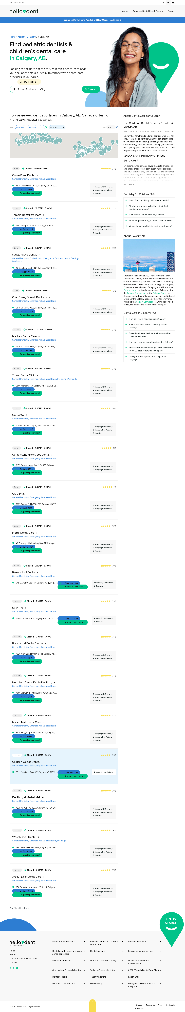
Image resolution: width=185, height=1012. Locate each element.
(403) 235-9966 (26, 350)
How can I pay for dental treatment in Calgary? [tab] (151, 342)
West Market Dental (24, 837)
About (125, 11)
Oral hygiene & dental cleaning (66, 970)
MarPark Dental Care (24, 336)
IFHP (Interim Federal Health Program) (141, 985)
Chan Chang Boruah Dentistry (29, 297)
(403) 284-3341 (26, 658)
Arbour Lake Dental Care (26, 876)
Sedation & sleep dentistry (102, 970)
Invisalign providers (61, 960)
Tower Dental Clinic (23, 375)
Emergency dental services (140, 951)
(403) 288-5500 (26, 736)
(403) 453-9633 (26, 508)
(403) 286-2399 (26, 812)
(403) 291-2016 (26, 311)
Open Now (20, 127)
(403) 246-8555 (26, 851)
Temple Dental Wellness (26, 214)
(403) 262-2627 (26, 547)
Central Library (130, 290)
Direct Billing (96, 983)
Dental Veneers (59, 976)
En (168, 2)
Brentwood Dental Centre (27, 643)
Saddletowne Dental (24, 254)
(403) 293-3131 (26, 189)
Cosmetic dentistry (137, 941)
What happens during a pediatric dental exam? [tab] (151, 220)
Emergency (32, 127)
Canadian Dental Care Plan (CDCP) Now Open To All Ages (91, 20)
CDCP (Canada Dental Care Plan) (143, 970)
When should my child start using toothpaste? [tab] (150, 226)
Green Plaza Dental (23, 175)
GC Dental (18, 493)
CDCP (42, 127)
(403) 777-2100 (71, 619)
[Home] (24, 11)
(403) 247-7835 (26, 697)
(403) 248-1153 (26, 390)
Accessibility (139, 1008)
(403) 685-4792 (71, 772)
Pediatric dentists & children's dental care (104, 943)
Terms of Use (151, 1005)
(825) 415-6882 (26, 469)
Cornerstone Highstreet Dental (30, 454)
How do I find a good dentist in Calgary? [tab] (147, 319)
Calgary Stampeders (136, 293)
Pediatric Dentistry (26, 37)
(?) (117, 127)
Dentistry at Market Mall (26, 797)
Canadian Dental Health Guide (147, 11)
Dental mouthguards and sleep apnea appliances (67, 952)
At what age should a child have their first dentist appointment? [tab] (148, 207)
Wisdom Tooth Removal (63, 983)
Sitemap (139, 1005)
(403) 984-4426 (26, 429)
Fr (163, 2)
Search (92, 89)
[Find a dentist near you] (17, 3)
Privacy (160, 1005)
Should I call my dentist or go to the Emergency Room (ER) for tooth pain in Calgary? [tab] (151, 349)
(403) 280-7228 (26, 229)
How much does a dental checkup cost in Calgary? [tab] (148, 326)
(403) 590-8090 (26, 272)
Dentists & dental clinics (63, 941)
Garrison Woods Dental (26, 761)
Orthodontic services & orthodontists (139, 962)
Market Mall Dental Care (26, 722)
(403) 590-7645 (71, 583)
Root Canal (133, 976)
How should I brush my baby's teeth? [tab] (146, 214)
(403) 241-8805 (26, 891)
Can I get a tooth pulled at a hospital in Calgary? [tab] (147, 358)
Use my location (28, 82)
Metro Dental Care (23, 532)
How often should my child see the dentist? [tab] (149, 200)
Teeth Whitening (98, 976)
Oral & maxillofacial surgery (103, 960)
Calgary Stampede (144, 301)
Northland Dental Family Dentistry (32, 682)
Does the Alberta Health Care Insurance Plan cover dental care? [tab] (150, 335)
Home (12, 37)
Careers (171, 11)
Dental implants (97, 951)
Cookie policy (170, 1005)
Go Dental (18, 414)
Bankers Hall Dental (23, 572)
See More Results (18, 908)
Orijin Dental (19, 607)
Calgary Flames (160, 293)
